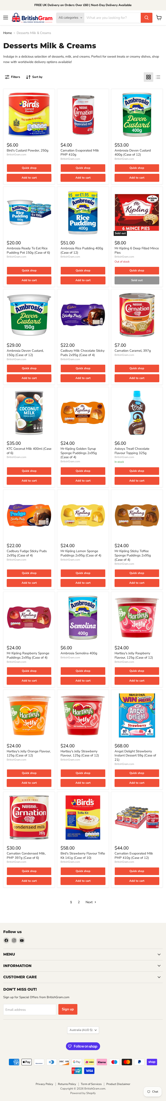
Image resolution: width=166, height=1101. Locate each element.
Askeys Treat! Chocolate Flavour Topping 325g (132, 451)
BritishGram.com (16, 154)
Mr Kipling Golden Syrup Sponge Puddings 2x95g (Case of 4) (79, 453)
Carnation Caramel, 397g (133, 350)
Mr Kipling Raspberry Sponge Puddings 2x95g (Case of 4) (28, 655)
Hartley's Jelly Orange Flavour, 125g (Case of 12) (29, 753)
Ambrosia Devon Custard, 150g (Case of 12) (25, 352)
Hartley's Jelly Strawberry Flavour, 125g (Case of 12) (80, 753)
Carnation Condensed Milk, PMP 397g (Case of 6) (26, 855)
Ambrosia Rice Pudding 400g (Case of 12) (82, 250)
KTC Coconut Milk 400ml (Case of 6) (29, 451)
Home (7, 33)
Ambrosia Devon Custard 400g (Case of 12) (133, 152)
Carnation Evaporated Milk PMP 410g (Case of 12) (134, 855)
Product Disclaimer (118, 1084)
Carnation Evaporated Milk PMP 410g (80, 152)
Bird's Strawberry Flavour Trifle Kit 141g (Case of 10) (83, 855)
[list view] (158, 77)
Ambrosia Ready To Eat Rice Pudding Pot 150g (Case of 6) (28, 250)
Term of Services (91, 1084)
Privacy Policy (44, 1084)
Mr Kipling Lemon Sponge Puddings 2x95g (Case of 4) (81, 553)
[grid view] (148, 77)
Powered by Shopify (83, 1093)
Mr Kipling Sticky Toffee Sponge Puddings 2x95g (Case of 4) (133, 555)
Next (89, 902)
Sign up (68, 1009)
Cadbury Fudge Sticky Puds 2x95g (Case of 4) (27, 553)
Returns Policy (67, 1084)
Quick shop (29, 168)
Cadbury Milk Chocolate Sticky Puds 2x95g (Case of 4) (83, 352)
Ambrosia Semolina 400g (79, 653)
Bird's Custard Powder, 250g (27, 150)
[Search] (146, 18)
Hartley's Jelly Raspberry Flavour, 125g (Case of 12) (134, 655)
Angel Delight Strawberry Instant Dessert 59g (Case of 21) (135, 755)
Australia (81, 1030)
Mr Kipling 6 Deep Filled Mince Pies (137, 250)
